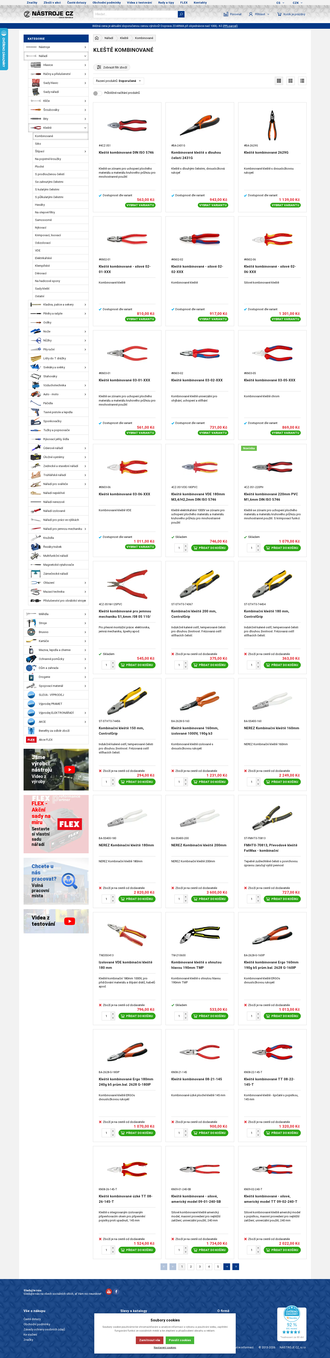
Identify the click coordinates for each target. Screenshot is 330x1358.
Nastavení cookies (165, 1347)
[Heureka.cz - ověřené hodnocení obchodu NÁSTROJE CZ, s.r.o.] (291, 1323)
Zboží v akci (52, 2)
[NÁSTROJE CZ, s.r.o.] (56, 14)
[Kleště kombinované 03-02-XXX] (199, 353)
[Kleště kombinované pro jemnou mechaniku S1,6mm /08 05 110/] (127, 584)
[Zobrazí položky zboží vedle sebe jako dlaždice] (279, 81)
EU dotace (224, 1334)
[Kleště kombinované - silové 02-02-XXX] (199, 239)
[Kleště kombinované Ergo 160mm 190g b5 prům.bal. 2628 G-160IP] (272, 935)
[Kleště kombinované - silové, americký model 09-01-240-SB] (199, 1169)
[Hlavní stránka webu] (96, 37)
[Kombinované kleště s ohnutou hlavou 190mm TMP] (199, 935)
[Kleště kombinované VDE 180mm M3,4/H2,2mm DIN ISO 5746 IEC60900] (199, 467)
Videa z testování (139, 2)
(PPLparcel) (230, 26)
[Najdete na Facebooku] (116, 1292)
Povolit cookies (180, 1340)
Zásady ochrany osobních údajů (44, 1329)
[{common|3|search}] (181, 14)
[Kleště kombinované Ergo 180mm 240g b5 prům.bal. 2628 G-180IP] (127, 1052)
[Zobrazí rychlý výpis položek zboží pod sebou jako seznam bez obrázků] (302, 81)
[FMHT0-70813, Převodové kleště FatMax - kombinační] (272, 818)
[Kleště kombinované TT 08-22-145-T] (272, 1052)
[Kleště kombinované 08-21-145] (199, 1052)
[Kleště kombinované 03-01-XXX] (127, 353)
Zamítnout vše (149, 1340)
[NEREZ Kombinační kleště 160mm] (272, 701)
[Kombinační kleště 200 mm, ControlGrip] (199, 584)
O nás (221, 1319)
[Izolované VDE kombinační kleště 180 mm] (127, 935)
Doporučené (127, 81)
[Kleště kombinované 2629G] (272, 125)
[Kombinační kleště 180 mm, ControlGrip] (272, 584)
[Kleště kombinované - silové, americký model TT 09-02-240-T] (272, 1169)
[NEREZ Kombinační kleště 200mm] (199, 818)
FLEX (183, 2)
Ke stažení (30, 1334)
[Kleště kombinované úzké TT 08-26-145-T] (127, 1169)
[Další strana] (226, 1266)
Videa (221, 1329)
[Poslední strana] (235, 1266)
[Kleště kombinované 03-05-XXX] (272, 353)
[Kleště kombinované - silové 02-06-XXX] (272, 239)
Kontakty (200, 2)
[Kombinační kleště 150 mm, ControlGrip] (127, 701)
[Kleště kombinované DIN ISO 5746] (127, 125)
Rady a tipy (166, 2)
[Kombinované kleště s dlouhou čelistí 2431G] (199, 125)
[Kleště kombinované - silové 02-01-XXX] (127, 239)
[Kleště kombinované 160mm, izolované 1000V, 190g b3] (199, 701)
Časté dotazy (76, 2)
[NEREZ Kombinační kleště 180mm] (127, 818)
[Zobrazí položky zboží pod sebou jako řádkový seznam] (290, 81)
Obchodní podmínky (106, 2)
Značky (32, 2)
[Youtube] (109, 1292)
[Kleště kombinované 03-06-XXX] (127, 467)
